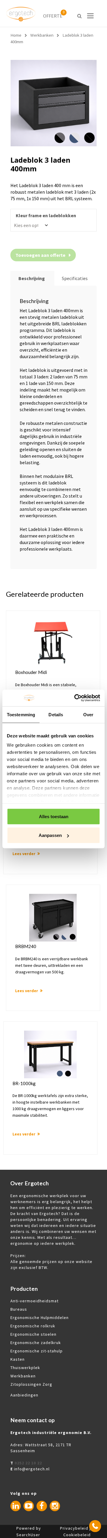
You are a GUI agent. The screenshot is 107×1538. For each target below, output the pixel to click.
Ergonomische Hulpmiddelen (39, 1317)
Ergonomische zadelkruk (35, 1342)
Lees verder (23, 853)
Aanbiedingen (24, 1395)
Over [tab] (88, 714)
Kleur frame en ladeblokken (46, 215)
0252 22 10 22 (28, 1463)
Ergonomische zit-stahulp (36, 1351)
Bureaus (18, 1309)
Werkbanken (42, 35)
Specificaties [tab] (75, 278)
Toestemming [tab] (21, 714)
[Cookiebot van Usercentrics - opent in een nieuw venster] (75, 698)
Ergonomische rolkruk (32, 1326)
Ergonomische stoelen (33, 1334)
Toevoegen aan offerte (40, 255)
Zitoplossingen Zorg (31, 1384)
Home (15, 35)
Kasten (17, 1359)
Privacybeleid (74, 1528)
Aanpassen (50, 835)
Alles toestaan (53, 816)
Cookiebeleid (77, 1534)
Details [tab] (55, 714)
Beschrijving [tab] (31, 278)
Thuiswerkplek (25, 1367)
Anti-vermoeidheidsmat (34, 1301)
